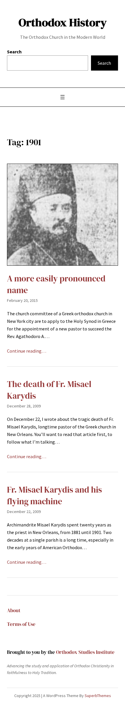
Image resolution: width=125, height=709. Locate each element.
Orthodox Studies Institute (85, 652)
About (13, 610)
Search (14, 52)
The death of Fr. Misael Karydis (49, 390)
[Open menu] (62, 97)
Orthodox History (63, 22)
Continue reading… (26, 351)
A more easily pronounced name (56, 284)
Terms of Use (21, 624)
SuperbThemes (98, 695)
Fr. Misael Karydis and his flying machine (54, 495)
